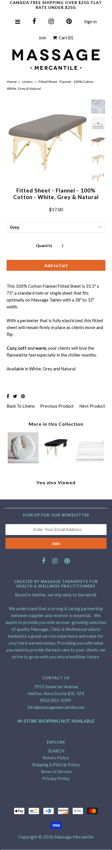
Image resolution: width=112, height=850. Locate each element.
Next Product (92, 406)
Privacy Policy (56, 778)
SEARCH (56, 750)
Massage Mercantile (74, 836)
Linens (27, 81)
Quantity (44, 245)
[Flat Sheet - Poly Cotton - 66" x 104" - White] (89, 461)
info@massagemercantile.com (56, 707)
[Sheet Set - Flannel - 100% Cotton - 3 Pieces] (55, 461)
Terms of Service (56, 771)
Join (42, 37)
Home (12, 81)
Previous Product (57, 406)
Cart (65, 37)
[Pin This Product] (23, 396)
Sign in (90, 21)
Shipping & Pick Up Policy (56, 764)
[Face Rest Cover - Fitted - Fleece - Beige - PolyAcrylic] (23, 461)
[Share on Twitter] (15, 396)
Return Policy (56, 757)
